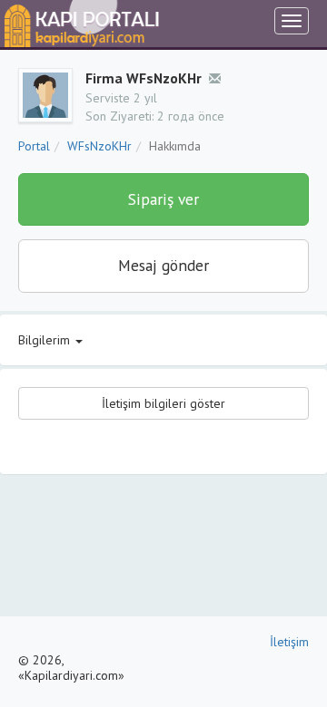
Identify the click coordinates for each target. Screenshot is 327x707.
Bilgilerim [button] (46, 340)
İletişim (289, 642)
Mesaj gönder (163, 265)
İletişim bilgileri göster (163, 403)
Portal (34, 146)
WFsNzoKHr (99, 146)
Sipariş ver (163, 199)
